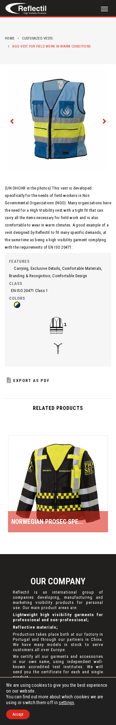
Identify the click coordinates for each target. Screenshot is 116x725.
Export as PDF (31, 380)
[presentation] (12, 121)
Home (10, 38)
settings (66, 702)
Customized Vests (37, 38)
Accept (18, 714)
